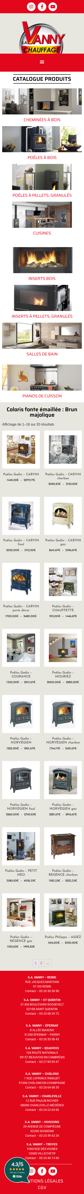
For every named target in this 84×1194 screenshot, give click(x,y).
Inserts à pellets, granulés (42, 316)
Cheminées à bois (42, 119)
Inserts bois (42, 278)
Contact (30, 991)
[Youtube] (52, 6)
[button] (42, 61)
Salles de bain (42, 354)
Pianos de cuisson (42, 396)
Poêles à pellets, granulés (42, 195)
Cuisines (42, 233)
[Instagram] (31, 6)
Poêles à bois (42, 157)
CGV (42, 1187)
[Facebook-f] (42, 6)
